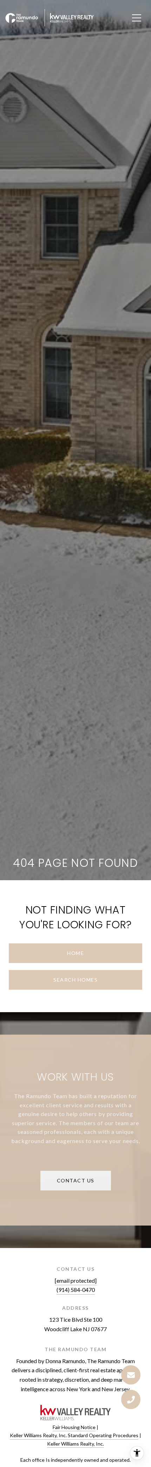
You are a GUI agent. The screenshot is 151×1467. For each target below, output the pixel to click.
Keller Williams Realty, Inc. (75, 1444)
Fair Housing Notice (74, 1427)
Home (75, 953)
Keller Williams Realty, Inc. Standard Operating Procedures (74, 1435)
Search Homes (75, 980)
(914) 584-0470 (76, 1289)
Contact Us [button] (75, 1180)
